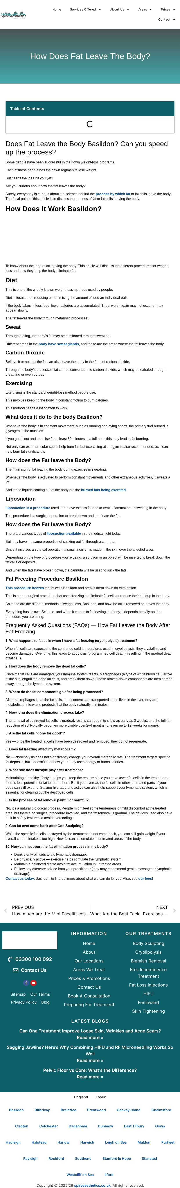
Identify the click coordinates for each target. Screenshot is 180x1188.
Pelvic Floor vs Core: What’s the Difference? (90, 1070)
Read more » (90, 1037)
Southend (83, 1158)
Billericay (42, 1110)
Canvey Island (128, 1110)
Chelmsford (161, 1110)
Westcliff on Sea (80, 1174)
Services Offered (83, 9)
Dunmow (105, 1126)
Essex (101, 1097)
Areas (142, 9)
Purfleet (168, 1142)
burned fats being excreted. (104, 490)
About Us (117, 9)
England (81, 1097)
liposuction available (64, 533)
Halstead (39, 1142)
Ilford (109, 1174)
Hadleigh (13, 1142)
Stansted (149, 1158)
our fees (144, 878)
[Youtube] (33, 983)
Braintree (68, 1110)
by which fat (120, 194)
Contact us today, (20, 878)
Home (56, 9)
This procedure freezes (24, 588)
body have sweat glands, (60, 344)
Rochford (56, 1158)
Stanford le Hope (117, 1158)
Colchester (48, 1126)
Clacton (21, 1126)
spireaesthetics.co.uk (92, 1185)
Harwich (87, 1142)
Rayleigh (30, 1158)
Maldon (144, 1142)
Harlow (63, 1142)
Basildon (16, 1110)
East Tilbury (134, 1126)
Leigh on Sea (116, 1142)
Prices (165, 9)
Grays (160, 1126)
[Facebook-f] (26, 983)
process (102, 194)
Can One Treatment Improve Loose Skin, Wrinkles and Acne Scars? (90, 1031)
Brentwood (96, 1110)
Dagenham (78, 1126)
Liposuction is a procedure (27, 508)
